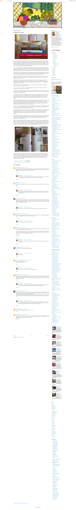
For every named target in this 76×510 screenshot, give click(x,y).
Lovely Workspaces (55, 200)
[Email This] (25, 160)
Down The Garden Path (55, 223)
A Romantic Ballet (54, 298)
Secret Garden (54, 242)
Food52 (54, 457)
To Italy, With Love (54, 322)
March (54, 62)
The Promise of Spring (55, 246)
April (54, 61)
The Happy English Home (55, 283)
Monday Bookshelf (54, 138)
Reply (17, 171)
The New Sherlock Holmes (56, 284)
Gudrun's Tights (55, 460)
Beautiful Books (54, 110)
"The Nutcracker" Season (55, 294)
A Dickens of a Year (55, 254)
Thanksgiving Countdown (55, 213)
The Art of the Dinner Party (56, 215)
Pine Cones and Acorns (56, 479)
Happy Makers (54, 307)
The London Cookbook (16, 105)
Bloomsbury (54, 407)
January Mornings (54, 196)
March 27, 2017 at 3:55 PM (28, 253)
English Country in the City (56, 267)
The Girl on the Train (55, 152)
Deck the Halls (54, 177)
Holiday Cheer (54, 192)
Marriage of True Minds (55, 136)
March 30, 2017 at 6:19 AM (28, 300)
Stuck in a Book (55, 491)
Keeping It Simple (54, 197)
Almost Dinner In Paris (55, 169)
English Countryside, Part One (56, 268)
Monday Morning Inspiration (56, 139)
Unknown (17, 227)
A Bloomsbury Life (55, 442)
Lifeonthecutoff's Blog (56, 473)
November (54, 56)
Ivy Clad (54, 467)
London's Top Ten (54, 277)
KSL (16, 198)
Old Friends (53, 140)
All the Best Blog (55, 445)
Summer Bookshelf (55, 145)
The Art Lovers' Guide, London (17, 87)
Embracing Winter (58, 334)
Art (52, 403)
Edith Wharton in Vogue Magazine (58, 327)
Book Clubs (53, 408)
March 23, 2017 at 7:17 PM (28, 207)
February (54, 66)
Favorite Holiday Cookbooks (58, 363)
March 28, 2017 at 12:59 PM (23, 274)
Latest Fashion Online (30, 310)
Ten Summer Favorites (55, 321)
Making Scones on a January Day (57, 278)
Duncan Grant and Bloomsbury (56, 264)
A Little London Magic (55, 256)
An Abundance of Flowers (55, 219)
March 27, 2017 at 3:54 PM (28, 239)
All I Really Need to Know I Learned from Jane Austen (56, 109)
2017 (53, 54)
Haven (53, 190)
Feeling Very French (55, 123)
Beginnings (53, 111)
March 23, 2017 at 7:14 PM (28, 175)
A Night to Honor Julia (55, 297)
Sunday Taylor (20, 175)
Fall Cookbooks (54, 180)
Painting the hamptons (19, 247)
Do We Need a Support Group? (56, 263)
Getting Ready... (54, 185)
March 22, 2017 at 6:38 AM (21, 198)
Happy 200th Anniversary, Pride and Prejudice (56, 126)
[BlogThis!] (26, 160)
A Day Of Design (54, 296)
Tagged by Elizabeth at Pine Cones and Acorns (56, 320)
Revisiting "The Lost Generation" (58, 356)
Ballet (53, 405)
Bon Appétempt (55, 448)
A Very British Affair (54, 257)
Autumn (53, 404)
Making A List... (54, 135)
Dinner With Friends (55, 178)
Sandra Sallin (18, 314)
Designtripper (55, 454)
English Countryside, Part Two (56, 269)
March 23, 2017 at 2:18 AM (22, 227)
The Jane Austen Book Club (56, 153)
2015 (53, 69)
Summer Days (54, 211)
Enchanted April (54, 120)
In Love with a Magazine (55, 270)
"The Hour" (53, 252)
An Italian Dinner (54, 170)
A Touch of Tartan (54, 167)
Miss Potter (53, 137)
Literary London (15, 67)
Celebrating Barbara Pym (55, 118)
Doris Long (17, 274)
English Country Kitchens (55, 266)
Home (31, 335)
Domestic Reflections (55, 411)
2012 (53, 72)
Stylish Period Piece (55, 144)
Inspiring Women (54, 234)
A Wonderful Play (54, 300)
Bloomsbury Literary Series (56, 113)
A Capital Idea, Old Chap (55, 253)
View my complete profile (54, 47)
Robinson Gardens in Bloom (56, 241)
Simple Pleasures (54, 208)
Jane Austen (54, 428)
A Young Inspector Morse (55, 258)
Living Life (54, 476)
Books (53, 409)
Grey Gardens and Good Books (56, 124)
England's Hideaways (55, 265)
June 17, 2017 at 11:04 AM (24, 314)
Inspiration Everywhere (55, 309)
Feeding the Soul (54, 122)
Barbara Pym (54, 406)
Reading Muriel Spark (55, 141)
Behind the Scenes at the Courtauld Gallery (55, 261)
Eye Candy (53, 179)
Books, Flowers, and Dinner (56, 222)
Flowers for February (55, 227)
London (53, 430)
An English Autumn (55, 259)
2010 (53, 75)
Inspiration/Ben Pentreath (56, 464)
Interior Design (54, 426)
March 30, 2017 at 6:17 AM (28, 283)
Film (52, 419)
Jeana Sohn (54, 470)
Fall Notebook (54, 183)
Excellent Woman (54, 121)
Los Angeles (54, 431)
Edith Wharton (54, 412)
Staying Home (54, 210)
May (53, 60)
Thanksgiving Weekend (55, 214)
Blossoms (53, 221)
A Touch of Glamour (55, 299)
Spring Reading (54, 143)
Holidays (53, 423)
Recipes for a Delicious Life (56, 207)
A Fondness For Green (55, 255)
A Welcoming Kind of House (56, 168)
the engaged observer (56, 494)
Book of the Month (54, 114)
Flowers (53, 420)
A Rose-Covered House (55, 166)
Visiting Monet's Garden (55, 247)
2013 (53, 71)
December (54, 55)
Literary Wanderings (56, 63)
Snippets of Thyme (55, 488)
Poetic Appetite (55, 482)
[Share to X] (27, 160)
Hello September (54, 191)
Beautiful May (54, 220)
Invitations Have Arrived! (55, 235)
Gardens (53, 421)
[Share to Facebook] (28, 160)
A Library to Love (54, 101)
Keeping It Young (54, 198)
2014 (53, 70)
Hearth (53, 422)
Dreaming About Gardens (55, 224)
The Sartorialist (55, 497)
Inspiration (53, 425)
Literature (53, 429)
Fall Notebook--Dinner (55, 184)
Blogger (40, 507)
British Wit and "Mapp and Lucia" (56, 117)
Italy (52, 427)
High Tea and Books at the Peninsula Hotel (56, 128)
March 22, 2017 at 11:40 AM (24, 213)
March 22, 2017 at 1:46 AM (23, 167)
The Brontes (58, 341)
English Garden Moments (55, 225)
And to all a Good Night (55, 171)
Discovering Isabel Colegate (56, 119)
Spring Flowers (54, 209)
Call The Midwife (54, 262)
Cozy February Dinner (55, 175)
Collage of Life (55, 451)
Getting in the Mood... (55, 186)
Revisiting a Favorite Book (56, 142)
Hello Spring (54, 308)
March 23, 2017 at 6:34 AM (26, 247)
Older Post (47, 335)
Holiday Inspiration (54, 193)
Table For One (54, 212)
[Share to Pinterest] (29, 160)
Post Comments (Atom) (20, 337)
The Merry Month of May (55, 245)
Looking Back (54, 132)
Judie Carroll (18, 213)
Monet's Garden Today (55, 239)
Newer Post (15, 335)
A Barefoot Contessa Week (56, 295)
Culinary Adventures (55, 176)
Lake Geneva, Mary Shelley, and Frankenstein (58, 349)
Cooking (53, 410)
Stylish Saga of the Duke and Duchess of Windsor (59, 371)
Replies (18, 173)
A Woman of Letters (55, 107)
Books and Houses (55, 172)
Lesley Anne (18, 167)
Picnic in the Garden (55, 240)
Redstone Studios (55, 485)
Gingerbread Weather (55, 187)
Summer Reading (54, 146)
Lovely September (54, 199)
